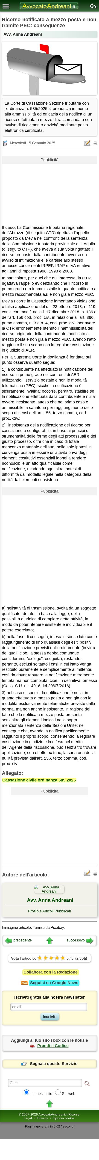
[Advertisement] (49, 193)
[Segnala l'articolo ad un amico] (87, 143)
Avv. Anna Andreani (22, 34)
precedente (22, 940)
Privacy (42, 1118)
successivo (76, 940)
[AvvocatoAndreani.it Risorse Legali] (49, 9)
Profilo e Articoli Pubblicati (49, 911)
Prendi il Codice (53, 1045)
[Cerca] (87, 1083)
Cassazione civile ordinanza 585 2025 (39, 780)
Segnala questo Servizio (54, 1063)
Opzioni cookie (63, 1118)
